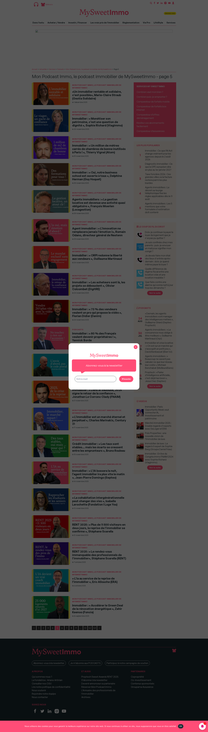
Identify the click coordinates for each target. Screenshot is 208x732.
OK (180, 726)
